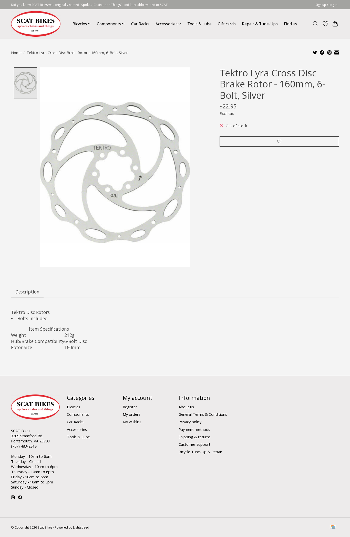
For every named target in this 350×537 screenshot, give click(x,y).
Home (16, 52)
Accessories (77, 429)
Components (78, 414)
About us (186, 406)
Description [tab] (27, 292)
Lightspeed (81, 527)
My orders (131, 414)
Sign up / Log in (326, 5)
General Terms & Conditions (203, 414)
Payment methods (194, 429)
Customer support (194, 444)
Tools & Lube (199, 24)
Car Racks (140, 24)
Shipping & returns (195, 436)
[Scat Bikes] (35, 24)
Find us (290, 24)
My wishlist (132, 421)
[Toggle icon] (315, 23)
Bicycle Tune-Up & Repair (200, 451)
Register (130, 406)
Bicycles (73, 406)
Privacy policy (190, 421)
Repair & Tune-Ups (260, 24)
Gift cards (227, 24)
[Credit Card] (333, 527)
